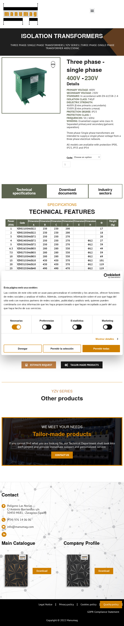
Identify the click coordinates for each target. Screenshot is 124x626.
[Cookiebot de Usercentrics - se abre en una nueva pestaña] (106, 275)
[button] (92, 10)
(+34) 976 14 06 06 (19, 520)
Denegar (22, 348)
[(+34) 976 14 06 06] (3, 520)
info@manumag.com (20, 527)
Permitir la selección (62, 348)
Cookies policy (88, 604)
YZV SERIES (72, 45)
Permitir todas (101, 348)
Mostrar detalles (105, 339)
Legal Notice (45, 604)
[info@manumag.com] (3, 527)
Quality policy (111, 604)
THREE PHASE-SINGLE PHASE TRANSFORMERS (37, 45)
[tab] (24, 191)
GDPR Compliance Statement (103, 611)
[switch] (46, 327)
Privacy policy (66, 604)
